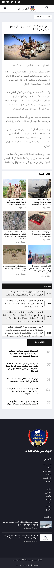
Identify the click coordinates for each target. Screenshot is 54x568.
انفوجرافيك (47, 465)
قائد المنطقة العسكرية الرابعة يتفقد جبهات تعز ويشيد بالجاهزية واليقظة (16, 202)
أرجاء (49, 503)
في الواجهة (47, 478)
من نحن (18, 565)
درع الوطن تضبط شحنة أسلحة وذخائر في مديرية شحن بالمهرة (41, 234)
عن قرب (48, 493)
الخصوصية (35, 565)
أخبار (49, 468)
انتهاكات (48, 475)
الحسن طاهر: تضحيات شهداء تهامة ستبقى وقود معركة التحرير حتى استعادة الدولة (21, 391)
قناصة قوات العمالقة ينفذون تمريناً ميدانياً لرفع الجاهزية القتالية (14, 268)
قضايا (48, 507)
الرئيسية (47, 17)
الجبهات (39, 17)
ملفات (48, 496)
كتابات (48, 500)
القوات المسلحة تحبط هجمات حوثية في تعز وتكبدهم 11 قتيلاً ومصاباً (41, 202)
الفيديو (48, 510)
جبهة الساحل (46, 471)
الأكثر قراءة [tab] (40, 342)
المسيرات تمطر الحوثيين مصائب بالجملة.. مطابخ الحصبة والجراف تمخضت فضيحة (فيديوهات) (23, 353)
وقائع (49, 489)
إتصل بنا (26, 565)
